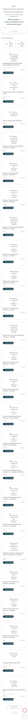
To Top (25, 710)
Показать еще (14, 707)
